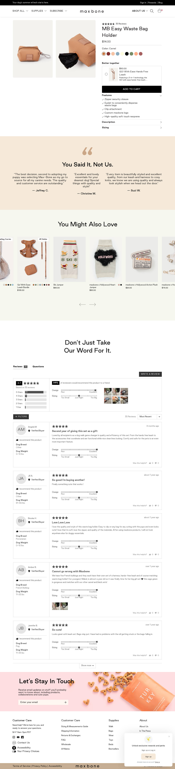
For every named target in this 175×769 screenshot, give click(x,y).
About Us (144, 727)
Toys (111, 740)
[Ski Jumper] (69, 259)
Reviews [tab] (20, 367)
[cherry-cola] (49, 285)
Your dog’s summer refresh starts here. (30, 3)
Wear (111, 735)
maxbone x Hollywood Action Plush (142, 285)
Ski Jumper (58, 285)
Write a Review (150, 374)
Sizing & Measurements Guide (74, 727)
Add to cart (132, 89)
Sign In (143, 3)
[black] (8, 285)
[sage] (10, 285)
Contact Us (23, 743)
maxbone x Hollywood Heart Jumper (102, 286)
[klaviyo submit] (65, 702)
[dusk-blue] (40, 285)
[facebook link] (22, 737)
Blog (160, 3)
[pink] (119, 285)
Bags (111, 731)
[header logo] (92, 11)
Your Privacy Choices (28, 751)
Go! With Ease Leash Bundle (23, 286)
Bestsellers (114, 749)
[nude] (4, 285)
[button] (114, 24)
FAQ (63, 740)
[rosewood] (46, 285)
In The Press (145, 731)
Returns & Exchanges (70, 735)
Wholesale (66, 744)
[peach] (42, 285)
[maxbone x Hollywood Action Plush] (142, 259)
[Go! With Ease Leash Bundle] (33, 259)
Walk (111, 727)
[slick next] (92, 304)
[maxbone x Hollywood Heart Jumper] (106, 259)
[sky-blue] (12, 285)
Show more (86, 665)
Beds (111, 744)
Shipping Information (70, 731)
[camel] (6, 285)
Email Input (24, 701)
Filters (22, 417)
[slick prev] (82, 304)
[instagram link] (14, 737)
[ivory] (38, 285)
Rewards (152, 3)
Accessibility (55, 766)
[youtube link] (18, 737)
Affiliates (65, 749)
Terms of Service (21, 766)
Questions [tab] (38, 367)
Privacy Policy (39, 766)
